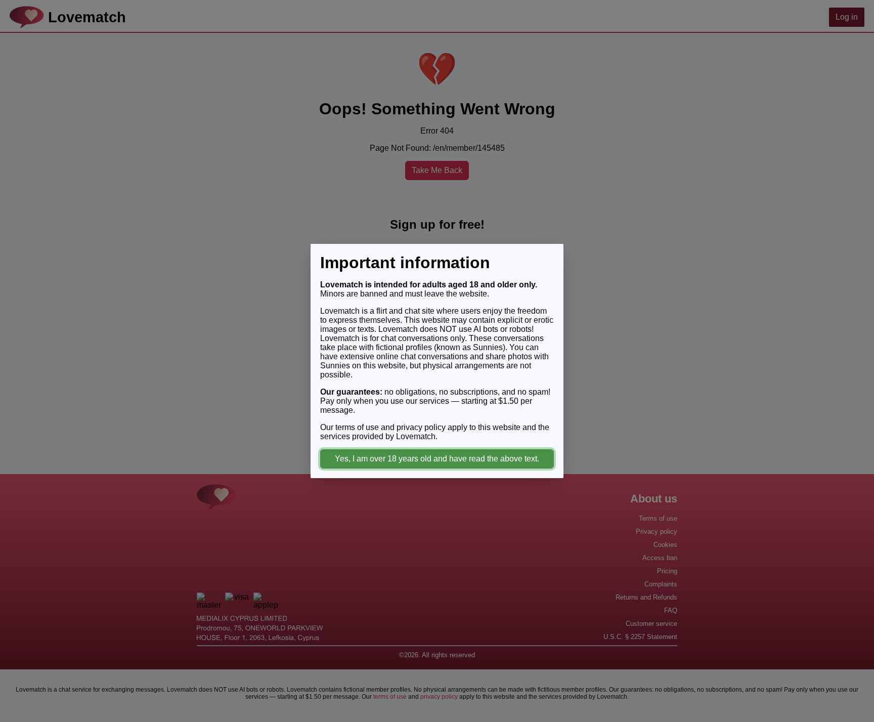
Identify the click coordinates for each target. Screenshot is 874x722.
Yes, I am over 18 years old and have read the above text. (437, 458)
